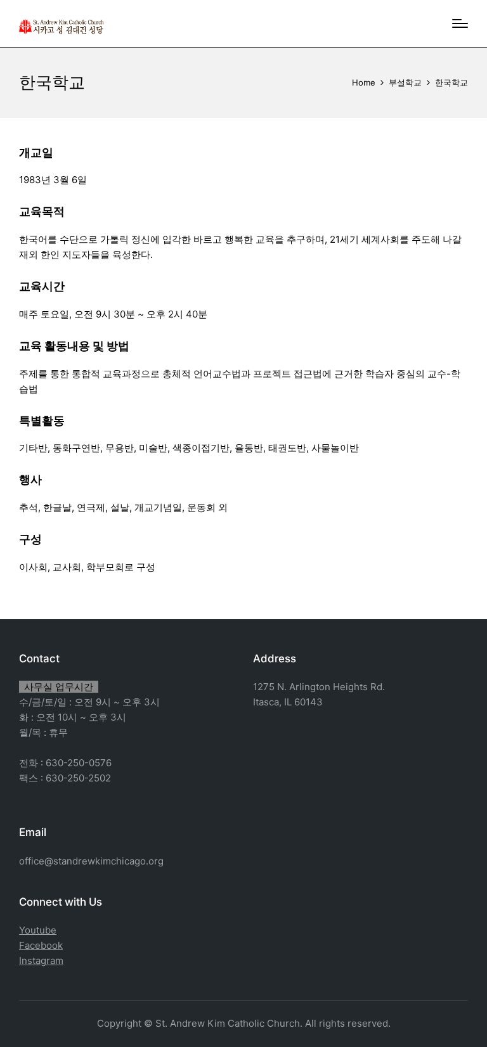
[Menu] (460, 23)
